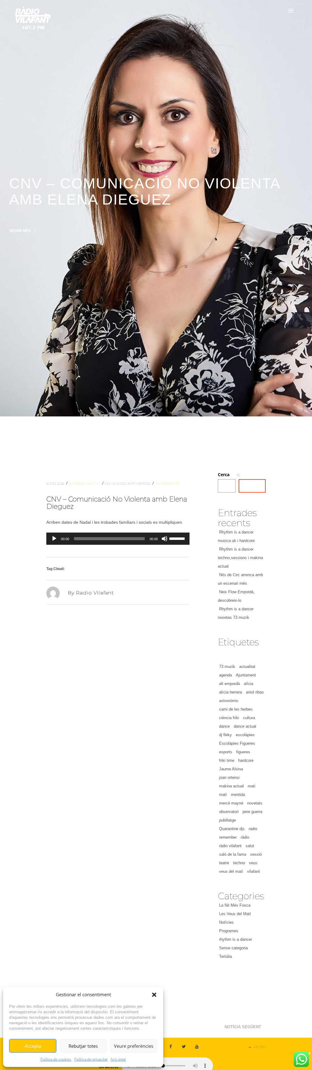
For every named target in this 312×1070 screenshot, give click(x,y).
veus (253, 863)
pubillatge (227, 820)
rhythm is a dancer (235, 939)
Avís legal (118, 1059)
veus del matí (231, 871)
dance (224, 726)
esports (225, 752)
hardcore (246, 760)
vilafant (253, 871)
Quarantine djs (232, 828)
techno (239, 863)
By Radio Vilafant (85, 484)
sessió (256, 854)
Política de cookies (56, 1059)
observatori (229, 811)
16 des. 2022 (55, 484)
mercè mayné (231, 803)
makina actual (231, 786)
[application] (118, 539)
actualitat (247, 666)
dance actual (245, 726)
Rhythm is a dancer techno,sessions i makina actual (240, 558)
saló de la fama (232, 854)
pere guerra (252, 811)
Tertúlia (225, 956)
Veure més (20, 231)
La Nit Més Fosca (234, 905)
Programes (228, 931)
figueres (243, 752)
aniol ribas (255, 692)
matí (223, 794)
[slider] (177, 538)
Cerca (223, 474)
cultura (249, 717)
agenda (225, 675)
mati (251, 786)
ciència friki (229, 717)
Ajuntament (246, 675)
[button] (154, 995)
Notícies (143, 484)
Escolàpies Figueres (237, 743)
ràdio (245, 837)
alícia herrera (230, 692)
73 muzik (227, 666)
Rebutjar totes (83, 1046)
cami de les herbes (236, 709)
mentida (238, 794)
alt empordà (229, 683)
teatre (224, 863)
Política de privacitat (91, 1059)
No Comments (167, 484)
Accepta (33, 1046)
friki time (226, 760)
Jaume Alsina (231, 769)
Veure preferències (133, 1046)
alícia (248, 683)
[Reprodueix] (54, 539)
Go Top (260, 1047)
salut (250, 846)
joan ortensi (229, 777)
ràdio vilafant (230, 846)
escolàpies (245, 735)
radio (253, 828)
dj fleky (225, 735)
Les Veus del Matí (120, 484)
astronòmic (229, 700)
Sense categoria (233, 948)
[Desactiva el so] (164, 539)
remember (228, 837)
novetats (254, 803)
